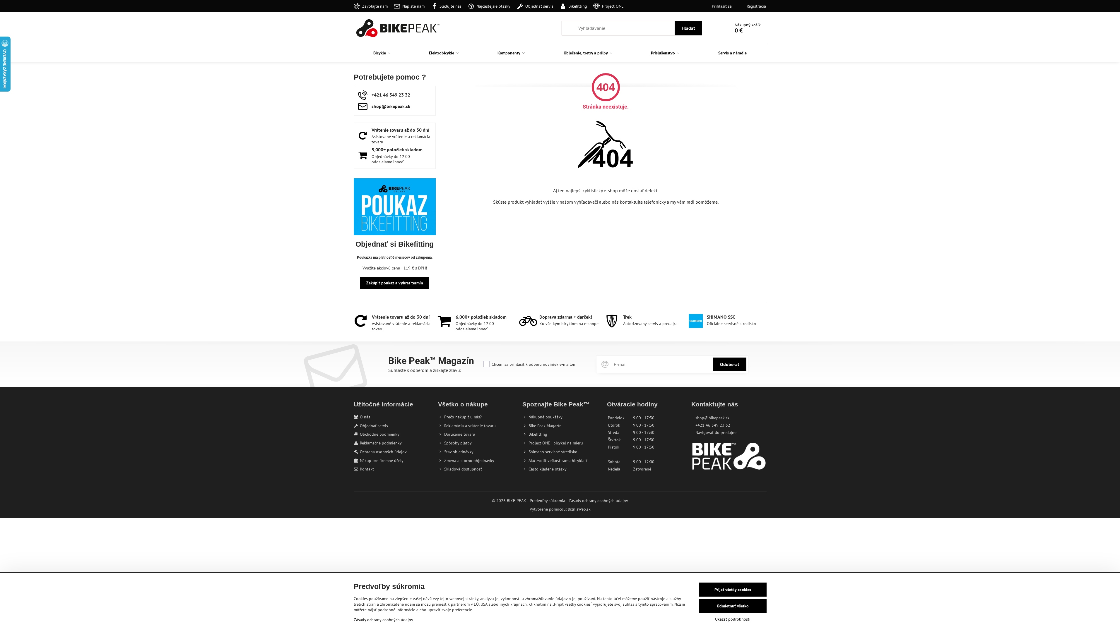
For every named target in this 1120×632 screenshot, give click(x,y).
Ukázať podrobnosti (732, 619)
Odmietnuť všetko (733, 606)
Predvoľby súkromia (547, 500)
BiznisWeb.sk (579, 509)
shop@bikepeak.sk (712, 417)
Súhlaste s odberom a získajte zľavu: (424, 370)
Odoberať (729, 364)
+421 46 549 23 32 (712, 425)
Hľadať (688, 28)
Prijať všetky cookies (732, 589)
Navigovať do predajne (715, 432)
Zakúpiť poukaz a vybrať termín (394, 283)
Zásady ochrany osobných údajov (598, 500)
